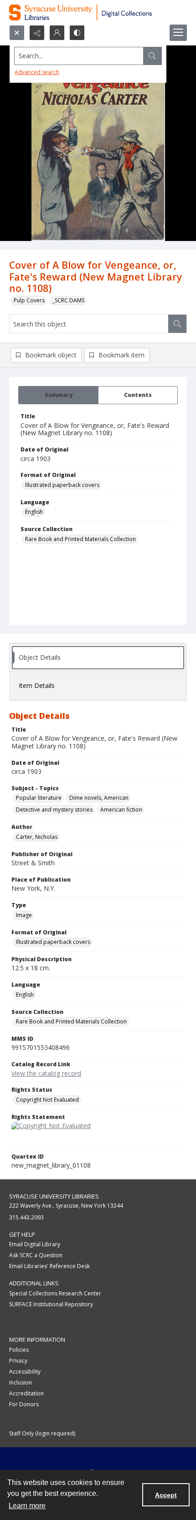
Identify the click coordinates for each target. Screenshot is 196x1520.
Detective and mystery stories (54, 809)
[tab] (58, 395)
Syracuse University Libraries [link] (54, 1196)
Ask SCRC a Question (35, 1255)
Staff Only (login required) (42, 1433)
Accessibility (25, 1371)
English (34, 512)
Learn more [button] (27, 1506)
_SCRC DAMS (68, 300)
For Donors (24, 1404)
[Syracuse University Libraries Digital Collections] (98, 12)
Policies (19, 1350)
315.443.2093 (26, 1217)
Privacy (18, 1360)
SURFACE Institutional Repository (51, 1304)
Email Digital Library (34, 1244)
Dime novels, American (99, 798)
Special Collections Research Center (55, 1293)
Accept (166, 1495)
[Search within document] (177, 324)
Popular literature (39, 798)
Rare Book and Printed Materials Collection (80, 539)
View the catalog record (46, 1073)
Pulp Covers (29, 300)
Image (24, 915)
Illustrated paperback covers (62, 485)
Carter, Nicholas (36, 837)
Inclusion (20, 1382)
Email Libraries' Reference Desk (49, 1266)
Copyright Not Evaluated (47, 1100)
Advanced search (37, 72)
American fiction (121, 809)
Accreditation (26, 1393)
